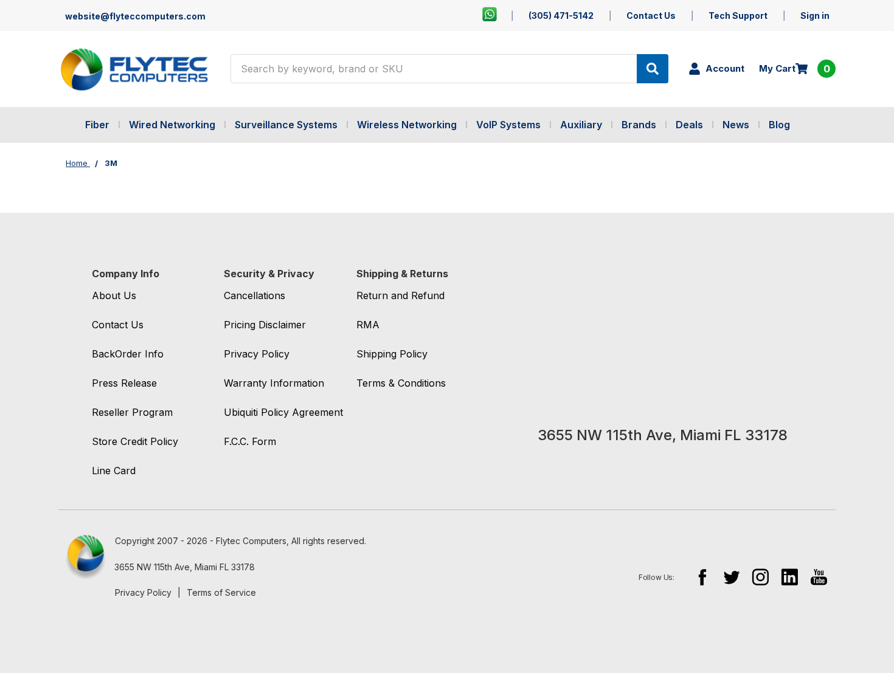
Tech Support (738, 15)
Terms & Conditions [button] (401, 383)
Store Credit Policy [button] (135, 441)
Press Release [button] (124, 383)
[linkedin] (789, 576)
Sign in (815, 15)
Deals (689, 125)
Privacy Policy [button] (256, 354)
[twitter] (731, 576)
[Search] (652, 68)
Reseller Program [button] (132, 412)
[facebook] (702, 576)
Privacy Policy (143, 592)
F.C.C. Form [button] (250, 441)
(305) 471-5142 (561, 15)
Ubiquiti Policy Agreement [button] (283, 412)
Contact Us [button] (118, 325)
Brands (639, 125)
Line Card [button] (114, 470)
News (735, 125)
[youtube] (818, 576)
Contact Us (651, 15)
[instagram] (760, 576)
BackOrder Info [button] (128, 354)
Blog (779, 125)
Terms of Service (221, 592)
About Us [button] (114, 295)
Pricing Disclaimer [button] (265, 325)
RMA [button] (367, 325)
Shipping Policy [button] (392, 354)
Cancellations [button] (254, 295)
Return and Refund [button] (400, 295)
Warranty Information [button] (274, 383)
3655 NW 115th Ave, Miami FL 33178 (184, 567)
